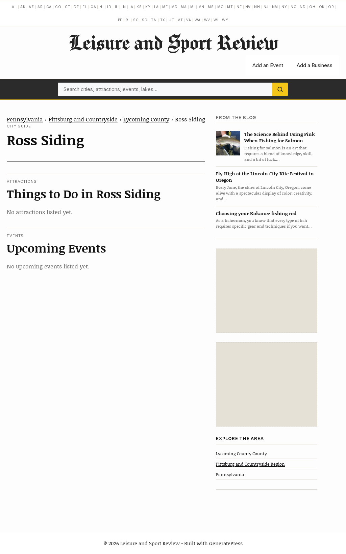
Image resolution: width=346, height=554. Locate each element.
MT (230, 7)
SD (145, 20)
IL (117, 7)
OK (322, 7)
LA (156, 7)
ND (303, 7)
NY (284, 7)
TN (154, 20)
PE (120, 20)
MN (201, 7)
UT (171, 20)
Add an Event (267, 65)
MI (192, 7)
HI (101, 7)
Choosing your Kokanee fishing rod (256, 213)
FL (84, 7)
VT (180, 20)
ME (165, 7)
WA (198, 20)
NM (275, 7)
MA (184, 7)
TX (163, 20)
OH (312, 7)
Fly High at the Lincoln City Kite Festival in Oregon (265, 176)
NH (257, 7)
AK (23, 7)
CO (58, 7)
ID (109, 7)
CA (49, 7)
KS (139, 7)
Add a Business (314, 65)
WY (225, 20)
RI (128, 20)
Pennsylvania (25, 119)
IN (124, 7)
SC (136, 20)
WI (216, 20)
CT (68, 7)
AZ (31, 7)
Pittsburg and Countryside (83, 119)
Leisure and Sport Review (173, 42)
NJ (266, 7)
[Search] (280, 89)
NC (294, 7)
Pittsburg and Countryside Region (250, 464)
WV (207, 20)
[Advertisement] (266, 291)
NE (239, 7)
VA (188, 20)
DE (76, 7)
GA (93, 7)
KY (148, 7)
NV (248, 7)
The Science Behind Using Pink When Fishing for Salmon (279, 137)
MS (211, 7)
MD (174, 7)
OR (331, 7)
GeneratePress (226, 543)
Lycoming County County (241, 453)
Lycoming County (146, 119)
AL (14, 7)
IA (131, 7)
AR (40, 7)
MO (220, 7)
